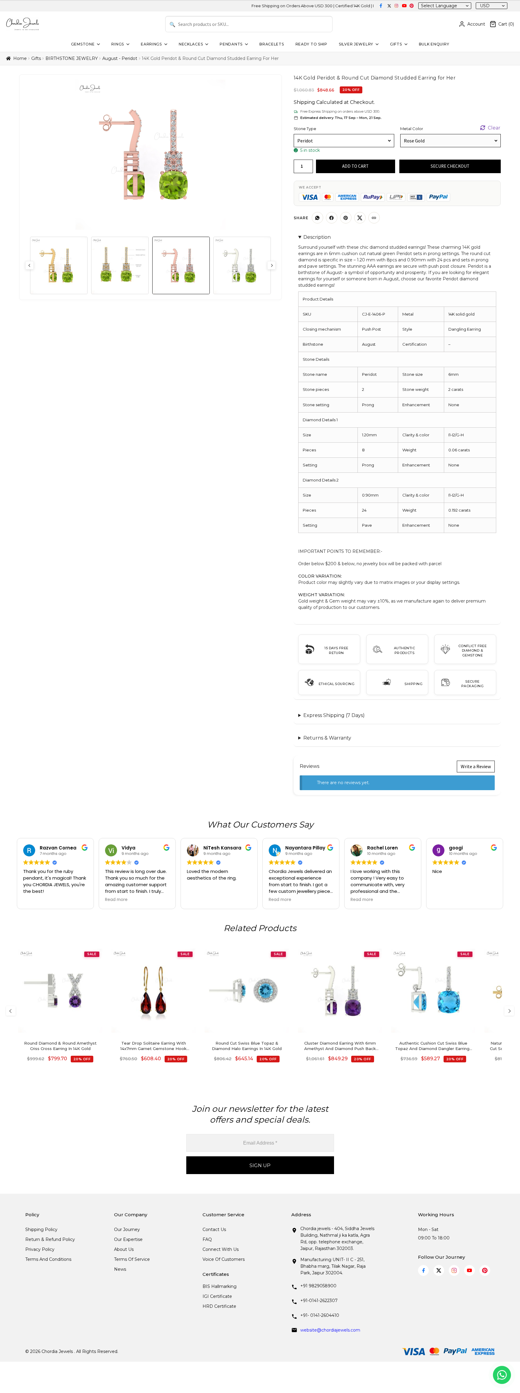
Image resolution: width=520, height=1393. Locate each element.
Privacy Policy (39, 1249)
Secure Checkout (450, 166)
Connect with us (221, 1249)
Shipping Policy (41, 1229)
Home (20, 58)
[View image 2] (120, 265)
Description (317, 237)
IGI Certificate (217, 1296)
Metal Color (411, 128)
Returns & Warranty (327, 738)
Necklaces (191, 44)
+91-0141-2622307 (319, 1300)
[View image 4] (242, 265)
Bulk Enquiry (434, 44)
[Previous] (11, 1011)
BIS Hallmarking (220, 1286)
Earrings (151, 44)
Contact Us (214, 1229)
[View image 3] (181, 265)
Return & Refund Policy (50, 1239)
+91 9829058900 (318, 1286)
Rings (117, 44)
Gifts (396, 44)
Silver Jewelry (356, 44)
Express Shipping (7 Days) (334, 715)
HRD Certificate (219, 1306)
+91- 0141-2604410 (319, 1315)
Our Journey (127, 1229)
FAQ (207, 1239)
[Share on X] (360, 217)
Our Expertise (128, 1239)
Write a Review (476, 766)
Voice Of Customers (224, 1259)
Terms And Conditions (48, 1259)
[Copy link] (374, 217)
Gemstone (83, 44)
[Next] (509, 1011)
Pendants (231, 44)
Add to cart (355, 166)
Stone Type (305, 128)
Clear (494, 128)
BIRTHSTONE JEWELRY (71, 58)
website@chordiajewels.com (330, 1330)
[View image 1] (59, 265)
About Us (124, 1249)
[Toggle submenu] (98, 44)
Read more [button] (116, 899)
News (120, 1269)
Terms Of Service (132, 1259)
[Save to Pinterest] (345, 217)
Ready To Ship (311, 44)
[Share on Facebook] (331, 217)
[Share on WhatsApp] (317, 217)
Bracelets (271, 44)
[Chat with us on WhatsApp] (502, 1375)
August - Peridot (119, 58)
